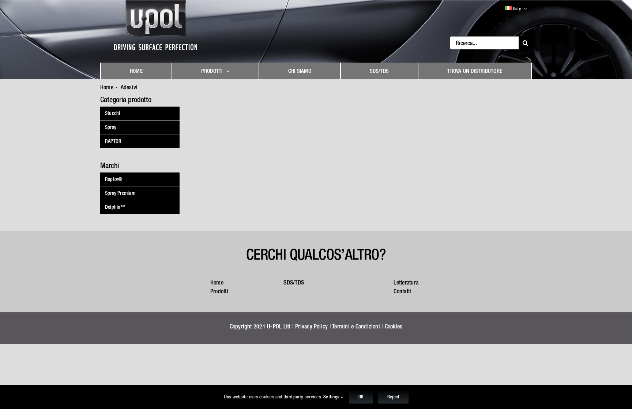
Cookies (394, 326)
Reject (393, 396)
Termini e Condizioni (356, 326)
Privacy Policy (311, 326)
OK (361, 396)
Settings (332, 396)
